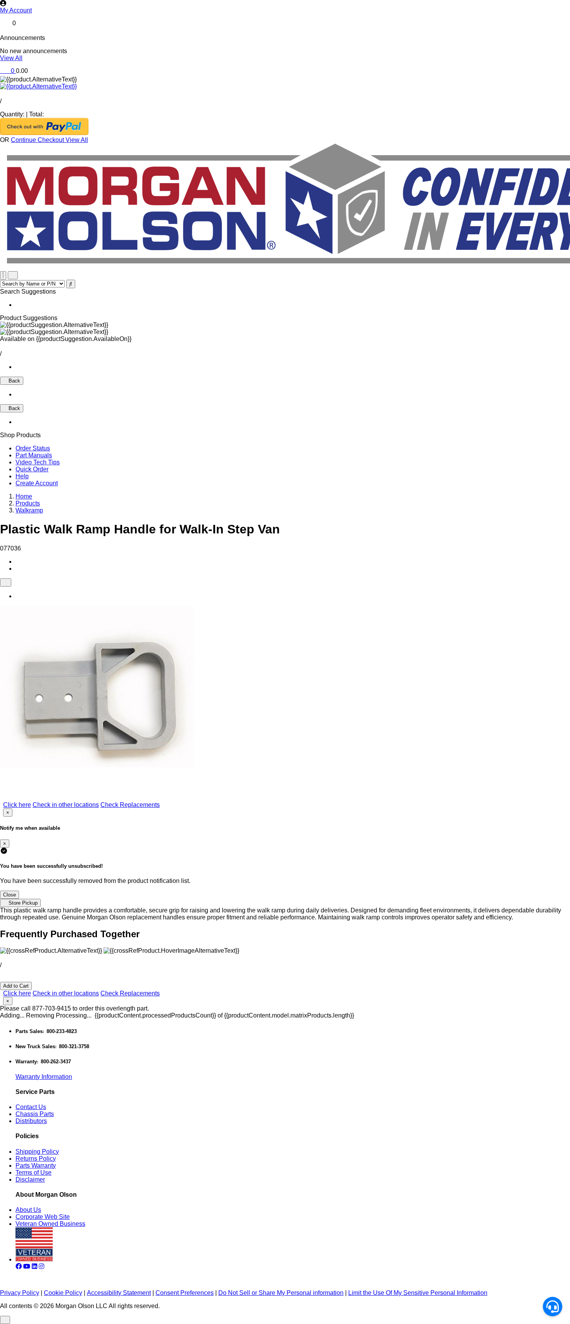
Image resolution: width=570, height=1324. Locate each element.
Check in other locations (66, 804)
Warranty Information (44, 1076)
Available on (65, 339)
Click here (17, 804)
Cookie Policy (63, 1292)
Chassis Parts (35, 1114)
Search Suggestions (28, 291)
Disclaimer (30, 1179)
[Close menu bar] (3, 275)
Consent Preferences (184, 1292)
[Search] (70, 284)
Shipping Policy (37, 1151)
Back (13, 381)
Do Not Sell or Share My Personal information (281, 1292)
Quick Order (32, 469)
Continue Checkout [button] (38, 140)
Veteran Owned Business (50, 1223)
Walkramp (29, 510)
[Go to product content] (38, 86)
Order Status (33, 448)
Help (22, 476)
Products (28, 503)
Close (9, 895)
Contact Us (31, 1107)
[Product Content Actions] (5, 582)
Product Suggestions (28, 318)
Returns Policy (36, 1158)
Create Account (37, 483)
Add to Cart (16, 986)
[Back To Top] (5, 1320)
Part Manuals (34, 455)
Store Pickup (22, 903)
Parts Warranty (36, 1165)
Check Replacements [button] (130, 804)
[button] (285, 10)
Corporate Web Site (43, 1216)
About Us (28, 1209)
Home (24, 496)
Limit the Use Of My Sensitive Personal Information (417, 1292)
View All (11, 58)
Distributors (31, 1121)
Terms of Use (34, 1172)
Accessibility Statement (119, 1292)
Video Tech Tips (38, 462)
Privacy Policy (19, 1292)
